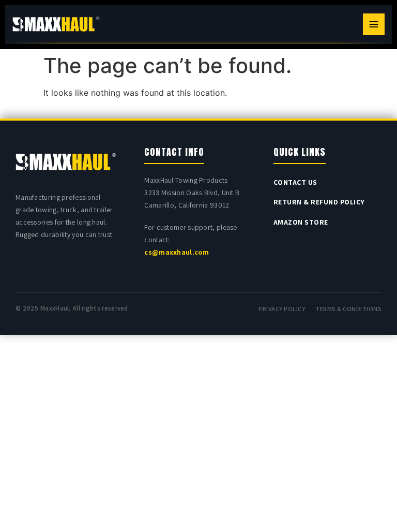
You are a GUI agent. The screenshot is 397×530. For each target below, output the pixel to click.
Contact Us (295, 182)
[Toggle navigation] (374, 24)
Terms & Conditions (348, 309)
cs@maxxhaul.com (176, 252)
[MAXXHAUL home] (56, 24)
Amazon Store (300, 222)
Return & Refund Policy (319, 202)
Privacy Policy (281, 309)
